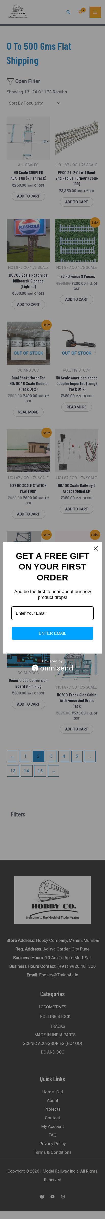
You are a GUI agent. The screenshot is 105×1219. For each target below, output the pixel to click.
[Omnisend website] (52, 665)
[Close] (96, 548)
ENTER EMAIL (52, 633)
